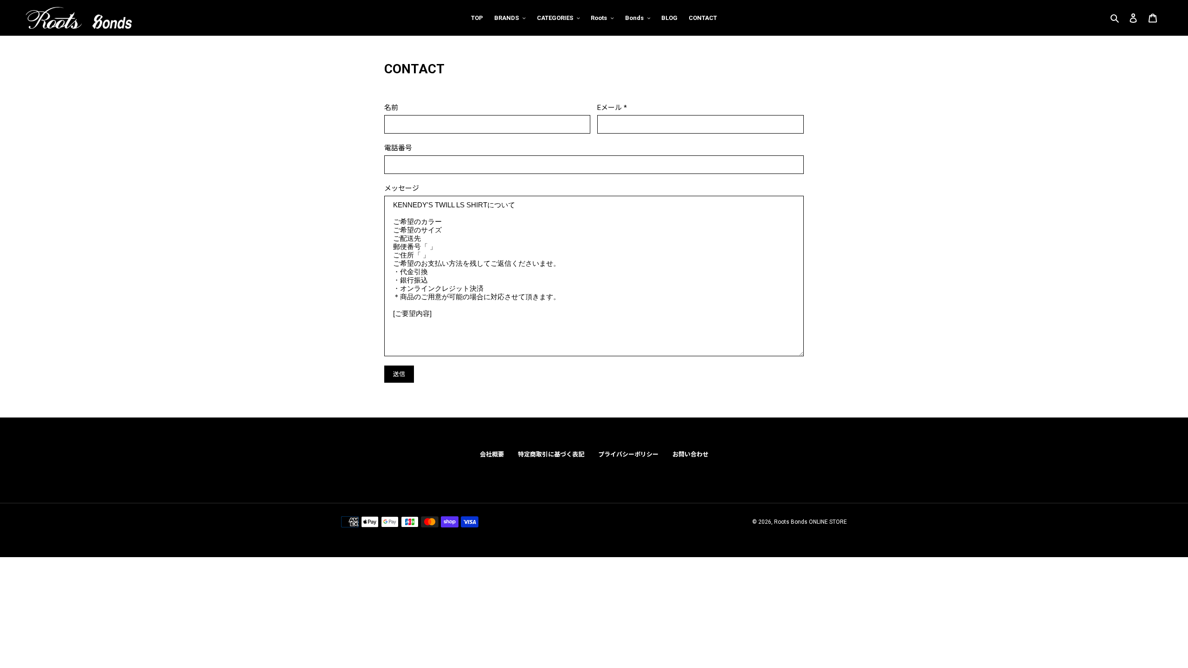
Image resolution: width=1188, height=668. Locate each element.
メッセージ (401, 188)
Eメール (612, 107)
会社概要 (492, 454)
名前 (391, 107)
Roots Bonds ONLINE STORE (810, 522)
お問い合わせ (690, 454)
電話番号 (398, 148)
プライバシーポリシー (628, 454)
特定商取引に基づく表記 (551, 454)
